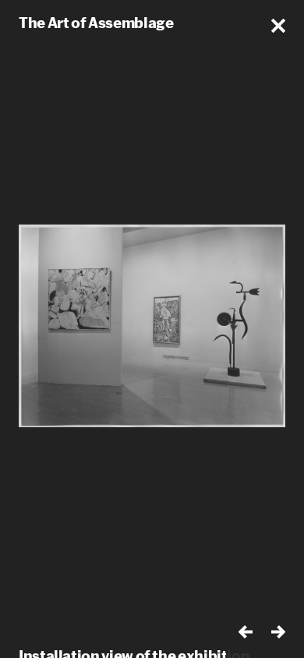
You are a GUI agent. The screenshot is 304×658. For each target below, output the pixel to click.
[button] (278, 26)
